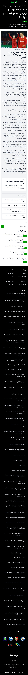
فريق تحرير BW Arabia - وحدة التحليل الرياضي (16, 24)
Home (26, 6)
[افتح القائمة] (25, 2)
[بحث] (2, 226)
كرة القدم (22, 6)
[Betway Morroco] (14, 2)
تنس (25, 248)
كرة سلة (25, 254)
